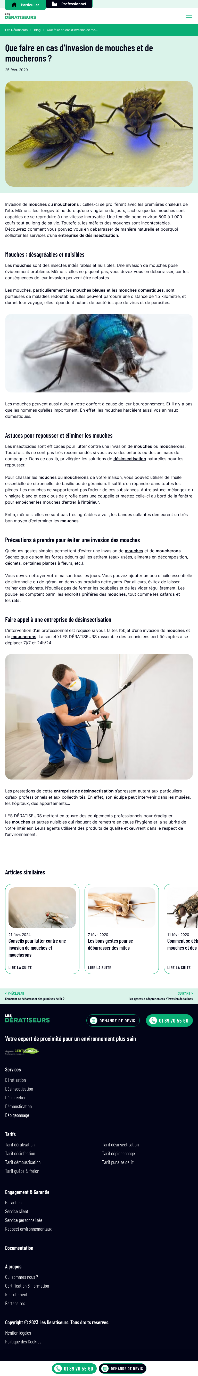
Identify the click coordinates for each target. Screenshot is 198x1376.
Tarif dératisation (20, 1144)
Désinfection (15, 1097)
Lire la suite (20, 967)
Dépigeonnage (17, 1115)
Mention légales (18, 1332)
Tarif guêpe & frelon (22, 1171)
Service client (16, 1211)
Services (13, 1069)
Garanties (13, 1202)
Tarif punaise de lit (118, 1162)
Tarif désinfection (20, 1153)
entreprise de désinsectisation (88, 235)
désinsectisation (129, 458)
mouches (38, 204)
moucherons (66, 204)
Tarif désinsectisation (120, 1144)
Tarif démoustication (22, 1162)
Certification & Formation (27, 1285)
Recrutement (16, 1294)
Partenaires (15, 1303)
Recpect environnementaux (28, 1229)
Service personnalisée (23, 1220)
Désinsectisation (19, 1088)
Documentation (19, 1248)
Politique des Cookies (23, 1341)
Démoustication (18, 1106)
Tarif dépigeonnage (118, 1153)
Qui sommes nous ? (21, 1277)
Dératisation (15, 1080)
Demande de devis (127, 1368)
